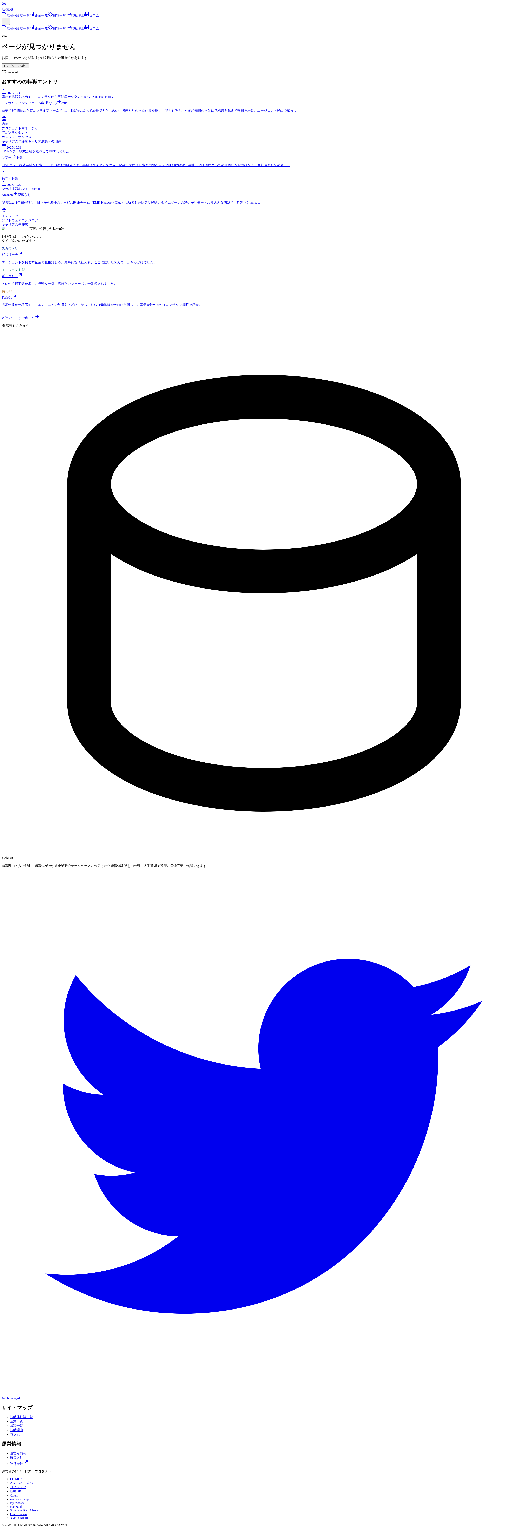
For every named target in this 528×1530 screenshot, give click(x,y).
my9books (17, 1503)
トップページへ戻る (15, 65)
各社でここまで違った (18, 318)
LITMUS (16, 1479)
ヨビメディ (18, 1487)
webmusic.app (19, 1499)
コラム (94, 15)
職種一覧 (59, 15)
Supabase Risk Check (24, 1510)
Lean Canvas (18, 1514)
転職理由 (77, 15)
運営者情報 (18, 1453)
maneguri (16, 1506)
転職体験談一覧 (18, 15)
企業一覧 (41, 15)
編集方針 (16, 1457)
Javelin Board (19, 1517)
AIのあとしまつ (21, 1482)
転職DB (15, 1491)
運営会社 (16, 1464)
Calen (14, 1495)
